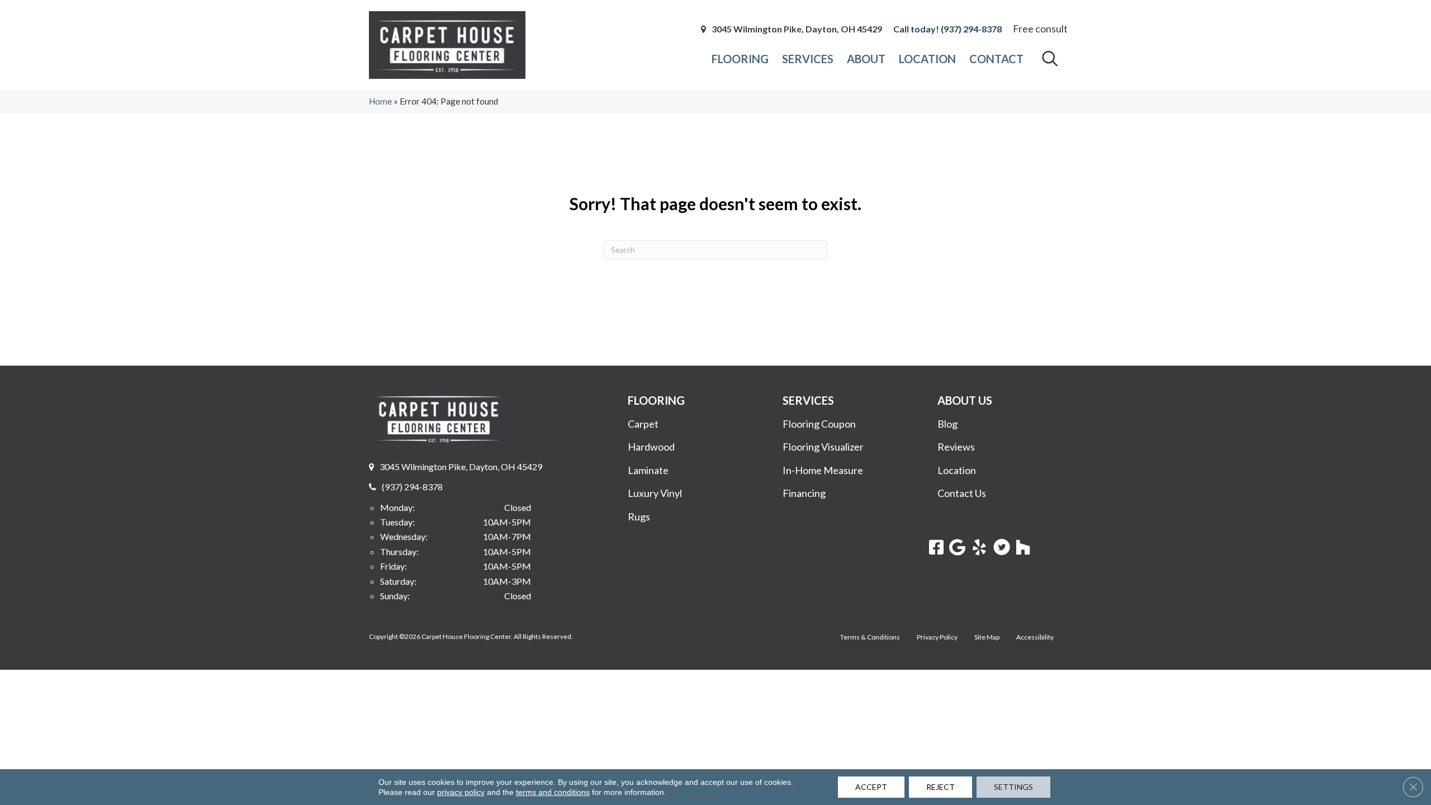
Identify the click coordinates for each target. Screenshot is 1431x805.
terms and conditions (553, 792)
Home (380, 101)
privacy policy (461, 792)
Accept (871, 787)
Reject (940, 787)
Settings (1013, 787)
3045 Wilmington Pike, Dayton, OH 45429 (797, 29)
